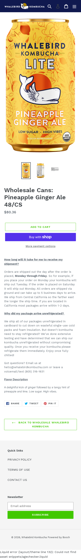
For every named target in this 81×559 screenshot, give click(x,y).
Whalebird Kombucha (34, 537)
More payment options (40, 246)
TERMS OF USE (19, 469)
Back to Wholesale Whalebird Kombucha (43, 424)
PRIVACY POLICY (19, 459)
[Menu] (74, 6)
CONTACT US (17, 480)
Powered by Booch (59, 537)
